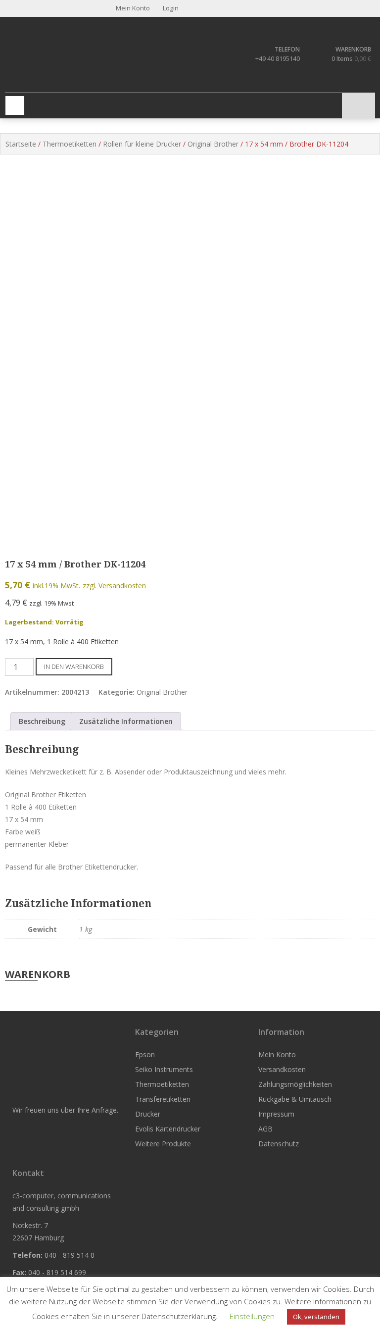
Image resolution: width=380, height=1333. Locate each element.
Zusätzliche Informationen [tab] (126, 721)
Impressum (276, 1114)
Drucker (147, 1114)
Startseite (20, 144)
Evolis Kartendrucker (167, 1128)
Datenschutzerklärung (179, 1316)
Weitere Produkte (163, 1143)
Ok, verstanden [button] (316, 1316)
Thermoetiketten (69, 144)
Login (170, 7)
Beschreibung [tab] (42, 721)
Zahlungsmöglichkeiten (295, 1084)
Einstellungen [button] (252, 1316)
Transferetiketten (162, 1099)
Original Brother (213, 144)
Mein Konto (277, 1054)
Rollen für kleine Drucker (142, 144)
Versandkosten (282, 1069)
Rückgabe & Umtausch (295, 1099)
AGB (265, 1128)
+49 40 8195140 (277, 58)
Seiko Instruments (164, 1069)
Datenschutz (278, 1143)
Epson (145, 1054)
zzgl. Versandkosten (114, 585)
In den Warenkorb (74, 666)
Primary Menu (15, 105)
